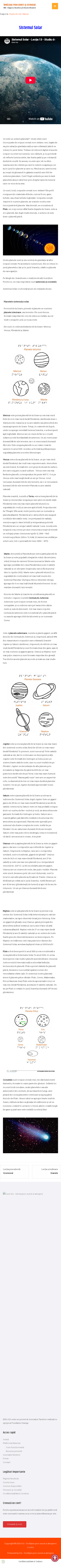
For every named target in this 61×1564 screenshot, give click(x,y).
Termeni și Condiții (12, 1489)
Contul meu (8, 1482)
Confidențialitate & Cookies (16, 1493)
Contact (6, 1462)
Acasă (6, 1439)
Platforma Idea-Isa (11, 1443)
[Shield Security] (3, 1561)
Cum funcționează (15, 1447)
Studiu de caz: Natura (19, 14)
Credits (30, 1547)
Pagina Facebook (11, 1478)
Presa (5, 1458)
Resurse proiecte (14, 1451)
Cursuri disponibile (12, 1486)
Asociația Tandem (11, 1454)
